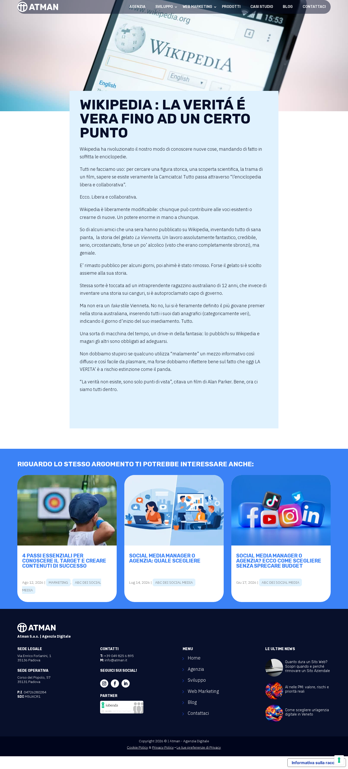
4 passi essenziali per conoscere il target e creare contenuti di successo (64, 561)
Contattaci (314, 7)
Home (194, 658)
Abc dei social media (174, 582)
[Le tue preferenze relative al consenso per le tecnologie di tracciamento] (339, 760)
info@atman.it (116, 660)
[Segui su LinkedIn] (126, 683)
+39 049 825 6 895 (119, 655)
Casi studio (261, 7)
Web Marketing (197, 7)
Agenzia (137, 7)
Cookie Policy (137, 747)
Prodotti (231, 7)
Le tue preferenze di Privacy (199, 747)
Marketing (58, 582)
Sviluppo (164, 7)
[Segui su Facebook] (115, 683)
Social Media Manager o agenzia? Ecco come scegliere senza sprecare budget (278, 561)
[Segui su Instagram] (104, 683)
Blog (288, 7)
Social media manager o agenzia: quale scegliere (164, 558)
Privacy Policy (163, 747)
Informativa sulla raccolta (317, 762)
